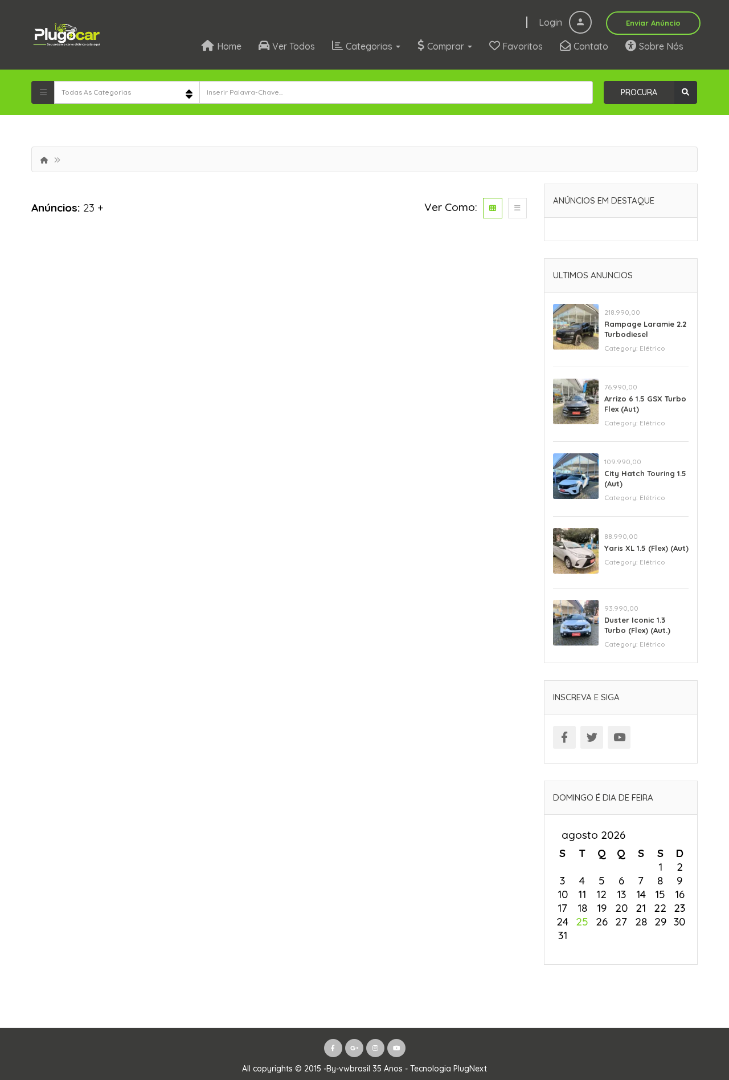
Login (551, 22)
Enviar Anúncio (653, 22)
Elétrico (652, 348)
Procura (639, 92)
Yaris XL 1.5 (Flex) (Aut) (646, 548)
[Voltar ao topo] (692, 1008)
